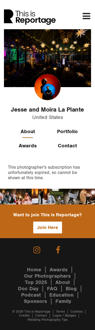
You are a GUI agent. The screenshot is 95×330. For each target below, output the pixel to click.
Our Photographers (47, 276)
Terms (60, 312)
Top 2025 (36, 282)
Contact (67, 146)
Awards (28, 146)
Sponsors (35, 301)
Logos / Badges (64, 316)
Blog (71, 289)
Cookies (76, 312)
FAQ (52, 289)
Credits (24, 316)
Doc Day (28, 289)
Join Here (47, 227)
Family (63, 301)
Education (61, 295)
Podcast (31, 295)
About (28, 131)
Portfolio (67, 131)
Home (34, 270)
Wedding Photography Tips (47, 320)
